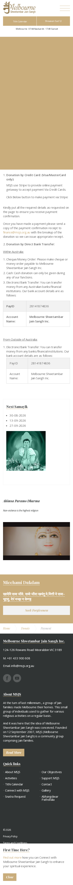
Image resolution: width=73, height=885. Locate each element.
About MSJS (12, 772)
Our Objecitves (52, 772)
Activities (11, 778)
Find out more (12, 857)
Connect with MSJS (17, 790)
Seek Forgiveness (36, 610)
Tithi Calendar (20, 21)
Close (9, 877)
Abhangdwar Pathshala (50, 798)
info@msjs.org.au (22, 666)
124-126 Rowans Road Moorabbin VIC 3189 (32, 650)
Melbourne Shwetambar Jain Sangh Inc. (19, 7)
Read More (13, 752)
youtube (17, 678)
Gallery (46, 790)
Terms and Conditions (15, 843)
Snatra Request (15, 796)
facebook (7, 678)
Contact (47, 784)
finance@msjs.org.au (16, 232)
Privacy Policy (10, 836)
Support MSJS (50, 778)
